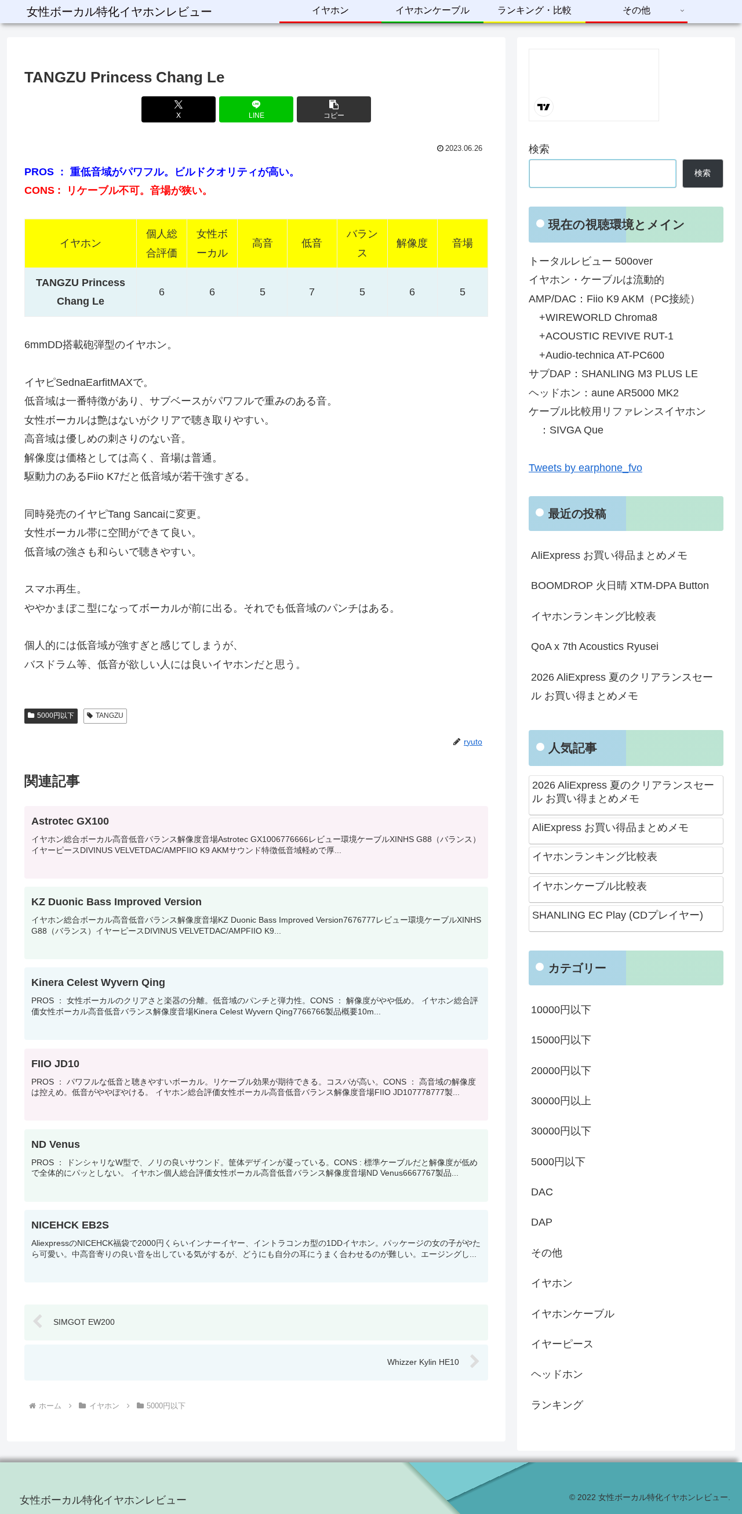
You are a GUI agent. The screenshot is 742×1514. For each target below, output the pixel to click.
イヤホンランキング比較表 (593, 616)
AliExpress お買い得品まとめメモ (609, 555)
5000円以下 (55, 715)
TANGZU (109, 715)
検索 (539, 149)
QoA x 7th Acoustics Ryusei (595, 646)
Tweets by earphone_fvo (585, 468)
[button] (334, 109)
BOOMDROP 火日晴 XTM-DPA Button (620, 585)
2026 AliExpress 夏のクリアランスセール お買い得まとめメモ (622, 686)
